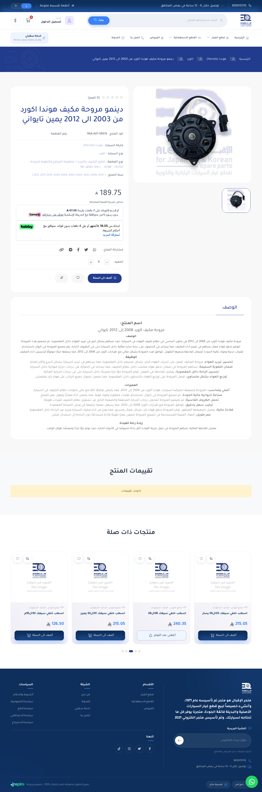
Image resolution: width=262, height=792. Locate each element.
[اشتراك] (179, 740)
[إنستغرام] (129, 749)
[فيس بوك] (150, 749)
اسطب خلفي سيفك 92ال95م (44, 613)
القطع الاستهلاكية (185, 37)
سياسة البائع (25, 708)
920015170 (239, 6)
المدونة (86, 701)
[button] (57, 20)
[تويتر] (139, 749)
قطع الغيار (147, 694)
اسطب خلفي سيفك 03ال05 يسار (224, 613)
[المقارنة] (15, 20)
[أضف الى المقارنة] (211, 559)
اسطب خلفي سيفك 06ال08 (167, 613)
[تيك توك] (119, 749)
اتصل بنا (135, 37)
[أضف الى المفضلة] (201, 559)
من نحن (85, 694)
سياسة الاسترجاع (22, 722)
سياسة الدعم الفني (22, 715)
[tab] (230, 310)
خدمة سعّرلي (82, 708)
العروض (155, 37)
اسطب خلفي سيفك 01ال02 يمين (102, 613)
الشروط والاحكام (23, 694)
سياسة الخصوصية (22, 701)
